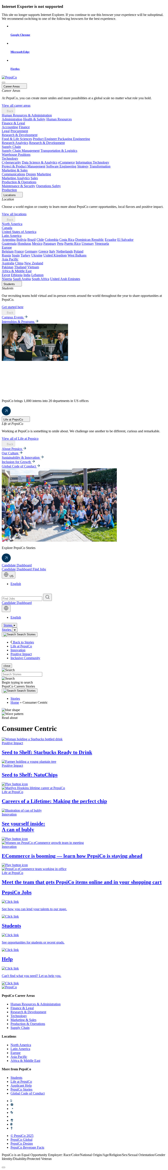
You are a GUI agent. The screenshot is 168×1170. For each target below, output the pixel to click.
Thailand (20, 267)
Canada (7, 228)
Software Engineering (61, 166)
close (7, 665)
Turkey (25, 255)
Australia (8, 263)
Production (9, 190)
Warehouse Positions (16, 154)
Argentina (9, 239)
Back (9, 111)
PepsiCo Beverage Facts (27, 1147)
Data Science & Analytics (39, 162)
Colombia (51, 239)
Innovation (17, 650)
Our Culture (10, 453)
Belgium (8, 251)
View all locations (14, 214)
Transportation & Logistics (58, 150)
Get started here (12, 307)
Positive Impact (21, 654)
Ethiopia (17, 275)
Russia (6, 255)
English (15, 584)
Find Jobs (39, 569)
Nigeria (7, 279)
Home (14, 702)
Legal (6, 131)
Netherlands (64, 251)
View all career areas (16, 105)
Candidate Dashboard (17, 565)
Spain (16, 255)
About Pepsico (12, 449)
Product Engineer (45, 139)
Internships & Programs (18, 321)
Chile (40, 239)
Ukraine (36, 255)
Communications (13, 174)
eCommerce (66, 162)
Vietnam (33, 267)
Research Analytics (15, 143)
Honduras (24, 243)
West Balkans (77, 255)
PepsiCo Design (21, 1143)
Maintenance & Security (18, 186)
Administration (12, 119)
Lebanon (37, 275)
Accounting (10, 127)
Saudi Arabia (22, 279)
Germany (31, 251)
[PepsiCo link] (9, 77)
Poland (78, 251)
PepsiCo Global (21, 1139)
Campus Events (13, 317)
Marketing (44, 174)
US (11, 576)
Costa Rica (66, 239)
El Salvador (125, 239)
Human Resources (59, 119)
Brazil (31, 239)
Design (31, 174)
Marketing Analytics (16, 178)
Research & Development (19, 135)
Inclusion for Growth (17, 462)
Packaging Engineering (74, 139)
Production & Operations (19, 182)
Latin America (11, 236)
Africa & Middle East (17, 271)
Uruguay (88, 243)
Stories (8, 625)
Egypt (6, 275)
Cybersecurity (11, 162)
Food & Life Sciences (17, 139)
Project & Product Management (23, 166)
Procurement (19, 131)
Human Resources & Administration (27, 115)
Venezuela (102, 243)
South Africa (40, 279)
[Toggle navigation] (15, 630)
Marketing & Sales (15, 170)
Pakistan (7, 267)
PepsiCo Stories (21, 1089)
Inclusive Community (25, 658)
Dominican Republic (89, 239)
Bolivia (21, 239)
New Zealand (33, 263)
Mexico (37, 243)
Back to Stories (23, 642)
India (26, 275)
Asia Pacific (10, 259)
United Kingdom (55, 255)
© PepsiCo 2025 (21, 1136)
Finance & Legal (13, 123)
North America (12, 224)
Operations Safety (48, 186)
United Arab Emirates (65, 279)
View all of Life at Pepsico (20, 438)
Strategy (83, 166)
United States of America (19, 232)
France (19, 251)
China (19, 263)
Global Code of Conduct (19, 466)
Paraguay (49, 243)
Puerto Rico (72, 243)
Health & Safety (34, 119)
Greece (43, 251)
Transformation (99, 166)
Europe (7, 247)
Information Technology (92, 162)
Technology (10, 158)
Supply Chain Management (21, 150)
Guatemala (9, 243)
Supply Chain (11, 147)
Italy (52, 251)
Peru (60, 243)
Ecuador (110, 239)
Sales (34, 178)
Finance (24, 127)
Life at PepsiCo (21, 646)
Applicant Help (21, 1085)
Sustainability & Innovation (21, 457)
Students (16, 1077)
